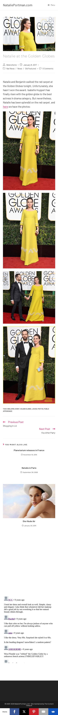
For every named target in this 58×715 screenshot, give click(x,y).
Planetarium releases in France (29, 450)
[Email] (43, 711)
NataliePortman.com (17, 5)
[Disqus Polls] (29, 561)
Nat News (10, 68)
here (5, 106)
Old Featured (30, 68)
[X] (24, 711)
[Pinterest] (34, 711)
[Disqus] (29, 629)
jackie (34, 409)
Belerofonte (11, 65)
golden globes (25, 409)
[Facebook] (14, 711)
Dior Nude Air (29, 521)
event (17, 409)
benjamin (10, 409)
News (20, 68)
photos (40, 409)
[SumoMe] (53, 711)
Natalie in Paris (29, 468)
